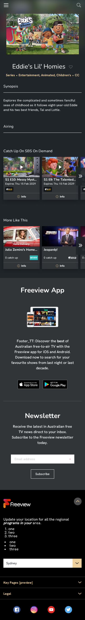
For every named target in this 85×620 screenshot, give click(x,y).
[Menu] (6, 5)
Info (22, 196)
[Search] (79, 5)
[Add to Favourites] (70, 67)
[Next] (80, 177)
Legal (7, 594)
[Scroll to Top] (78, 501)
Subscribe (42, 474)
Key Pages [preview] (18, 583)
